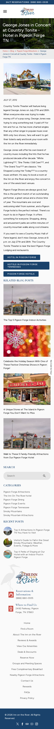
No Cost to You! (51, 367)
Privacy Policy (27, 698)
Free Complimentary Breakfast (27, 669)
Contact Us (27, 680)
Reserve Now (27, 657)
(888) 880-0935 (39, 2)
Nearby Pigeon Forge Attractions (27, 675)
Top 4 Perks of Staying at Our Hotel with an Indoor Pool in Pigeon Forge (29, 554)
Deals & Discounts (27, 652)
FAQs (27, 692)
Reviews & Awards (27, 640)
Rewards (27, 686)
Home (27, 623)
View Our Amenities (27, 646)
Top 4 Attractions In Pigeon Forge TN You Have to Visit (32, 531)
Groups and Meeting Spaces (27, 663)
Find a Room (27, 628)
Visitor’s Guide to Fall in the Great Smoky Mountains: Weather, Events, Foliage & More (31, 543)
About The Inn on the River (27, 634)
